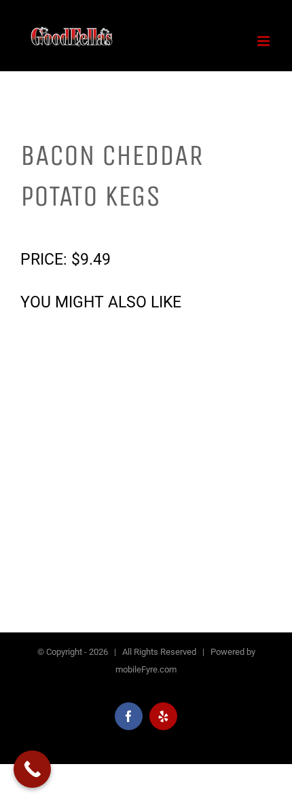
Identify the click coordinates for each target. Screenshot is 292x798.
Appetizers (76, 221)
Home (32, 221)
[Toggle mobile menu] (264, 41)
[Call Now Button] (32, 769)
